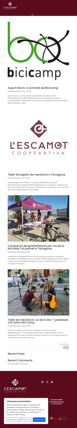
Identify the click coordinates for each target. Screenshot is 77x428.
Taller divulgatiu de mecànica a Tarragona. (37, 174)
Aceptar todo (39, 420)
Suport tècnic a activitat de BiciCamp (33, 88)
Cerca (66, 348)
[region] (26, 411)
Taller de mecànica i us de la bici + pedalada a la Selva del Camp (38, 321)
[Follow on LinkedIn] (52, 382)
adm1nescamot (15, 91)
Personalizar (12, 420)
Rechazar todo (25, 420)
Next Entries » (64, 344)
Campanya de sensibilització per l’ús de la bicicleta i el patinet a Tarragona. (36, 247)
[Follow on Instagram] (42, 382)
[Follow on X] (47, 382)
